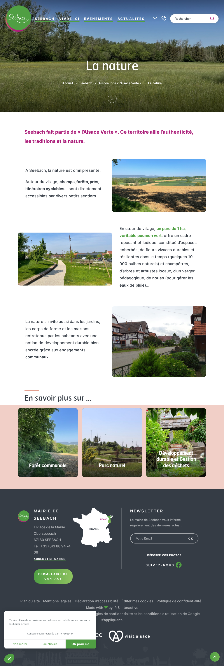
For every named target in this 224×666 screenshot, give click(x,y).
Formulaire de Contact (53, 576)
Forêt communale (47, 465)
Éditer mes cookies (137, 601)
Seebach (45, 19)
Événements (98, 19)
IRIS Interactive (126, 607)
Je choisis (50, 644)
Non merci (19, 644)
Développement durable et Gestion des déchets (176, 459)
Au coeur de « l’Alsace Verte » (120, 83)
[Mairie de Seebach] (18, 18)
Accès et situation (50, 559)
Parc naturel (112, 465)
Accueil (67, 83)
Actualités (131, 19)
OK (191, 538)
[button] (9, 658)
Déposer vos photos (164, 555)
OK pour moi (81, 644)
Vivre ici (69, 19)
